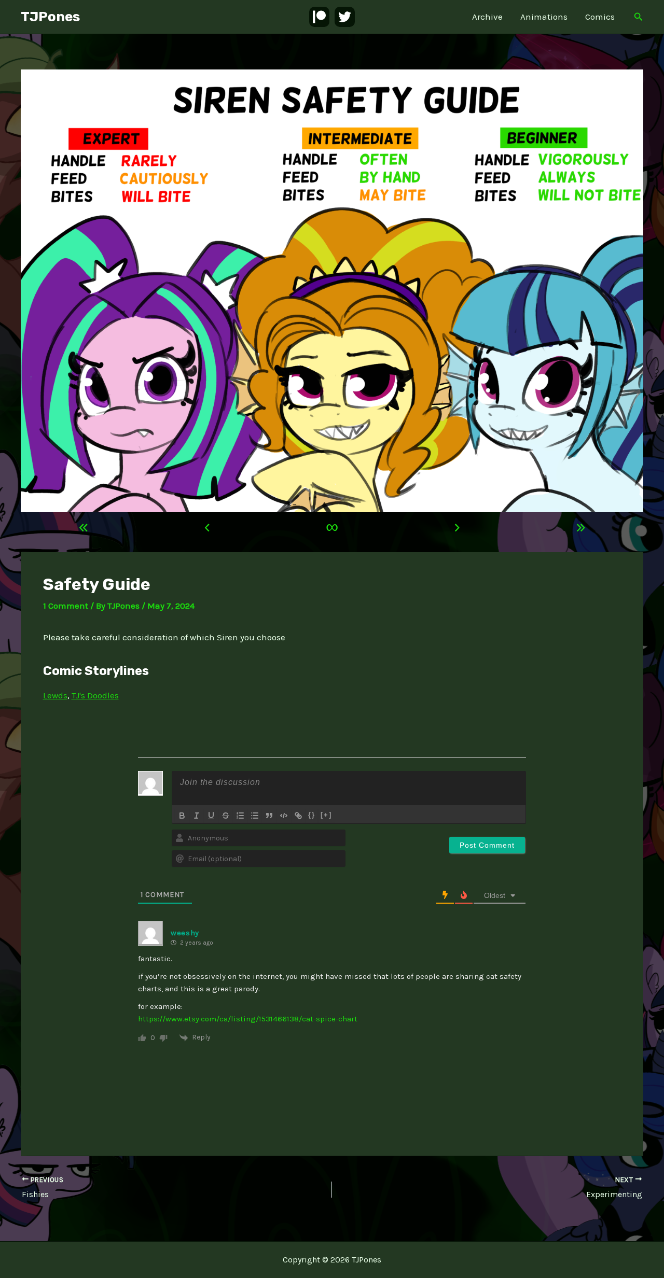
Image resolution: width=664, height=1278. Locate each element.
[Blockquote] (269, 815)
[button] (638, 17)
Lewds (55, 695)
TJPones (50, 17)
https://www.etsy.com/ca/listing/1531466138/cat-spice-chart (247, 1018)
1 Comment (65, 605)
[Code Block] (283, 815)
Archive (487, 16)
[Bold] (182, 815)
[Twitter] (345, 17)
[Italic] (196, 815)
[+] (326, 815)
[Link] (298, 815)
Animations (544, 16)
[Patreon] (319, 17)
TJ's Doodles (95, 695)
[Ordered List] (240, 815)
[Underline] (211, 815)
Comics (600, 16)
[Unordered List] (254, 815)
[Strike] (225, 815)
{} (311, 815)
